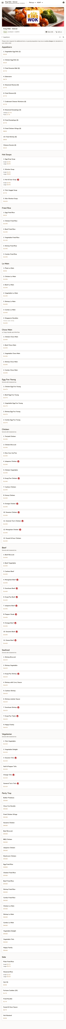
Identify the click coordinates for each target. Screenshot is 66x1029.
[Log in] (63, 2)
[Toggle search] (63, 37)
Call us (59, 32)
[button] (33, 53)
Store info (50, 32)
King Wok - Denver (11, 2)
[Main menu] (2, 2)
